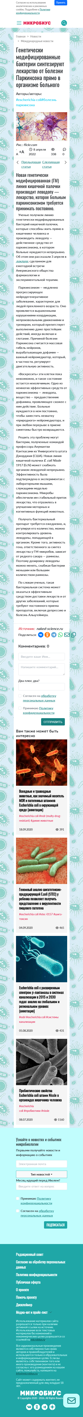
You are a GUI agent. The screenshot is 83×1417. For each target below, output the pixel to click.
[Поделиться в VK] (40, 634)
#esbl (22, 1017)
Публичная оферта (28, 1282)
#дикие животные (42, 820)
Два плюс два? (28, 680)
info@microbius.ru (27, 1373)
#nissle (45, 1110)
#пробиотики (32, 1110)
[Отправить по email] (67, 634)
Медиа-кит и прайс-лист (31, 1312)
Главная (20, 36)
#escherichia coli (28, 99)
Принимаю (36, 1201)
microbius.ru (38, 1339)
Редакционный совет (29, 1254)
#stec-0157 (46, 914)
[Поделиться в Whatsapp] (60, 634)
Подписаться (56, 1225)
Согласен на (37, 1213)
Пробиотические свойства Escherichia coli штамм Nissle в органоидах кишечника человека (40, 1095)
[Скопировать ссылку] (73, 634)
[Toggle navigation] (19, 23)
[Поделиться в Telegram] (54, 634)
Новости (35, 36)
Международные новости (37, 41)
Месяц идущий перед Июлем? (38, 1180)
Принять (60, 2)
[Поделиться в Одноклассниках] (47, 634)
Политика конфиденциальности (36, 1274)
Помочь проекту (26, 1297)
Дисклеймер (24, 1304)
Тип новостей (40, 1174)
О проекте (22, 1289)
